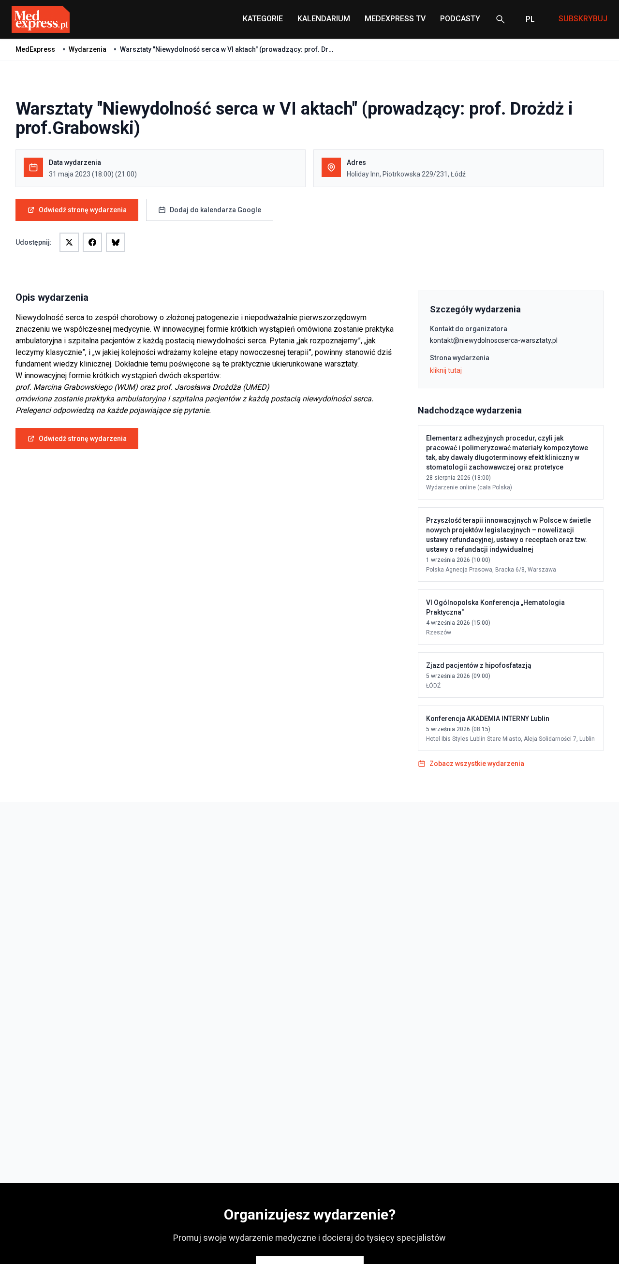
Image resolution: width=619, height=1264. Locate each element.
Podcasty (460, 18)
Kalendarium (323, 18)
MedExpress (35, 49)
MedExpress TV (395, 18)
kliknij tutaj (446, 370)
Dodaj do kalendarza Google (215, 210)
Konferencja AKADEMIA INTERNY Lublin (487, 718)
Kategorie (263, 18)
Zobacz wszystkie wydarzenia (476, 763)
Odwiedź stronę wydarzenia (83, 210)
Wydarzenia (87, 49)
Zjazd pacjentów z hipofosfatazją (478, 665)
